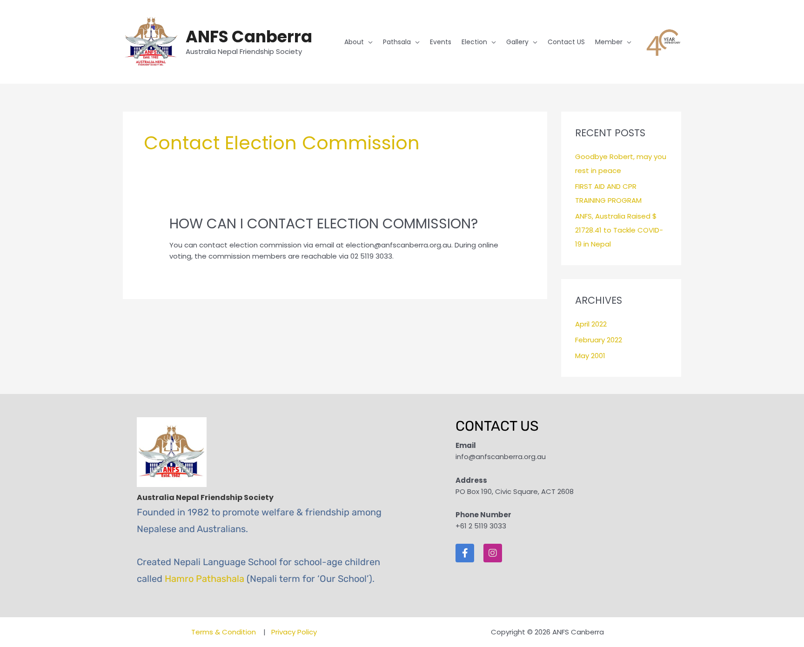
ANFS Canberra (249, 36)
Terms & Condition (224, 632)
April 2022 (591, 324)
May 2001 (590, 355)
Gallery (517, 42)
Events (440, 42)
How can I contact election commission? (323, 223)
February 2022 (598, 340)
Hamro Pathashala (204, 578)
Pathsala (397, 42)
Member (609, 42)
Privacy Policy (294, 632)
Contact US (566, 42)
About (354, 42)
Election (474, 42)
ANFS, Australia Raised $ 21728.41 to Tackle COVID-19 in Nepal (619, 230)
